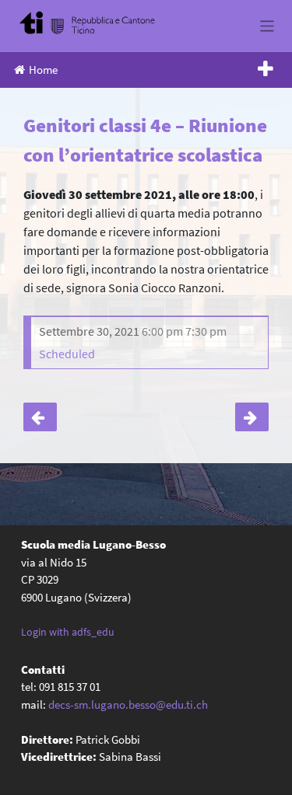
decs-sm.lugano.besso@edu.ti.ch (128, 704)
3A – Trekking (252, 417)
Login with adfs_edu (67, 632)
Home (43, 69)
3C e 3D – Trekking (40, 417)
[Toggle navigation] (267, 26)
